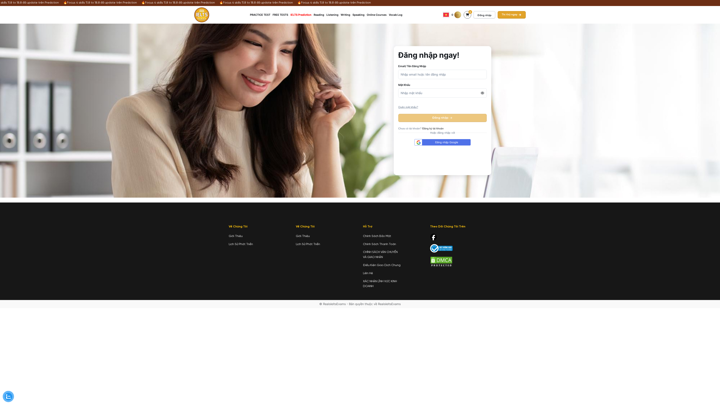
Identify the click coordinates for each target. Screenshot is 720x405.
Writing (345, 14)
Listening (332, 14)
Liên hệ (368, 273)
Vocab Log (395, 14)
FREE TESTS (280, 14)
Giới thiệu (236, 236)
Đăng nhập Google (446, 142)
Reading (319, 14)
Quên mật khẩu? (408, 107)
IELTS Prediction (300, 14)
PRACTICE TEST (260, 14)
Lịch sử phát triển (241, 244)
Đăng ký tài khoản (433, 128)
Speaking (358, 14)
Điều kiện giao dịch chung (381, 265)
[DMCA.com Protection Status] (441, 262)
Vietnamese (446, 15)
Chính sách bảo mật (377, 236)
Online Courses (377, 14)
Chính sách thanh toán (379, 244)
